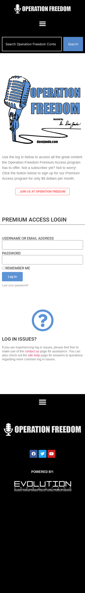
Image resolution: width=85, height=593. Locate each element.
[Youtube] (51, 454)
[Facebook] (34, 454)
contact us (32, 351)
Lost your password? (15, 285)
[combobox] (32, 44)
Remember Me (17, 268)
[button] (42, 23)
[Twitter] (42, 454)
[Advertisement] (42, 548)
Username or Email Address (28, 238)
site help (34, 355)
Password (11, 253)
